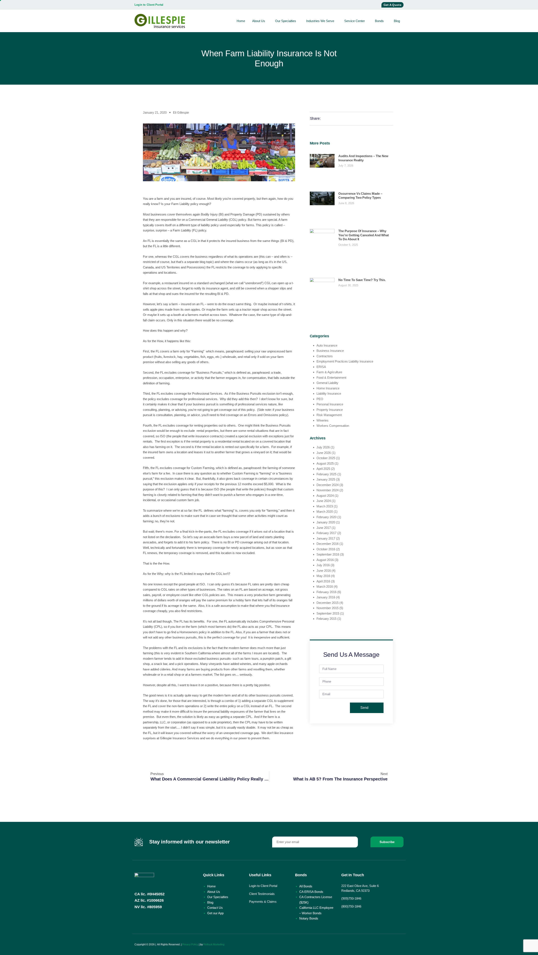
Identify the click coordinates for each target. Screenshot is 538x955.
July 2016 (323, 565)
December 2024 (327, 485)
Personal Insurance (329, 404)
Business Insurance (330, 350)
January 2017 (325, 538)
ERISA (321, 367)
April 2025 (323, 468)
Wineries (322, 420)
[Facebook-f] (360, 5)
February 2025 (326, 474)
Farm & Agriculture (329, 372)
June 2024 (323, 501)
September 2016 (327, 554)
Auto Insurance (326, 345)
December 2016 (327, 543)
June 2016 (323, 570)
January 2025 (325, 479)
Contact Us (215, 907)
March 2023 (324, 506)
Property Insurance (329, 409)
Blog (397, 21)
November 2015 (327, 608)
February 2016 (326, 592)
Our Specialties (285, 21)
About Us (258, 21)
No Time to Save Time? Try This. (362, 280)
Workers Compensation (332, 425)
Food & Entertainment (331, 377)
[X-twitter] (368, 5)
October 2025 (325, 458)
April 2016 (323, 581)
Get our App (215, 913)
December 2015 (327, 602)
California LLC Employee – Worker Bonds (316, 910)
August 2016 (325, 560)
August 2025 (325, 463)
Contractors (324, 356)
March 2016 (324, 586)
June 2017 (323, 527)
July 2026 (323, 447)
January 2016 (325, 597)
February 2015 (326, 618)
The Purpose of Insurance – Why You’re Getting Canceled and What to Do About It (363, 235)
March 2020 (324, 511)
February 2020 (326, 517)
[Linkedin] (375, 5)
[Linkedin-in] (401, 944)
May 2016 (323, 576)
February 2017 (326, 533)
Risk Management (329, 415)
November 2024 (327, 490)
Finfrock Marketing (213, 944)
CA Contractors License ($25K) (315, 899)
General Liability (327, 383)
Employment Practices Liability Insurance (344, 361)
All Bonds (305, 886)
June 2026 (323, 453)
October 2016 (325, 549)
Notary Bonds (308, 918)
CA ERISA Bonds (311, 891)
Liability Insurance (328, 393)
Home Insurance (327, 388)
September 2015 (327, 613)
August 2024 (325, 495)
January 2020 (325, 522)
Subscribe (387, 842)
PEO (319, 399)
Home (241, 21)
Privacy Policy (190, 944)
